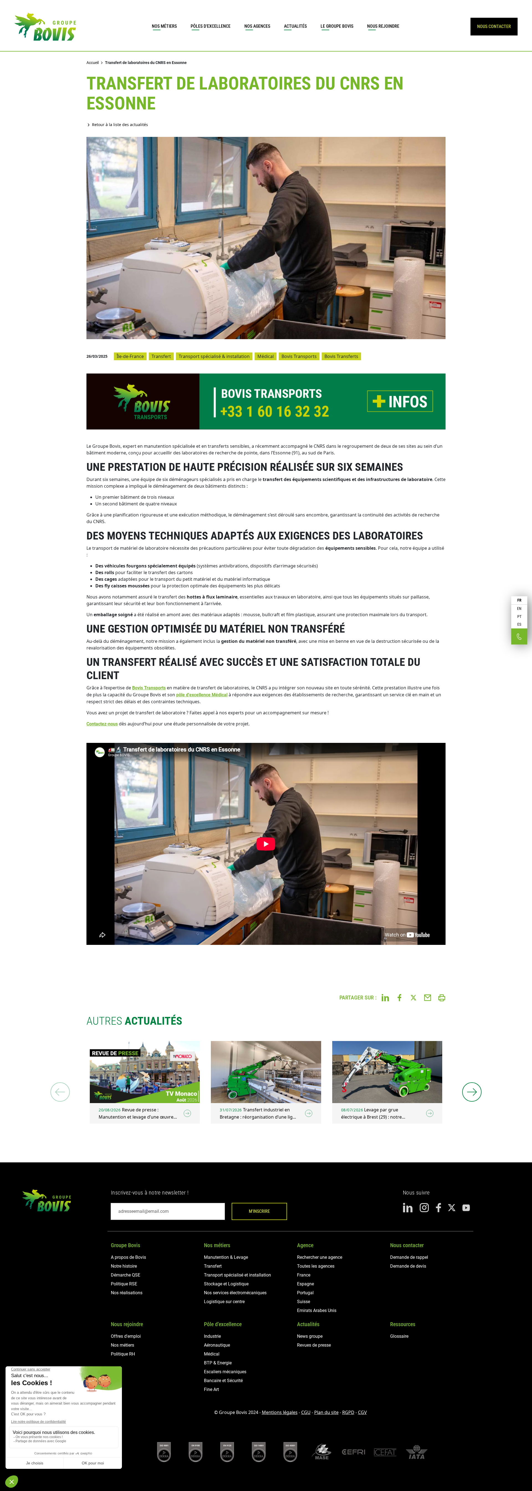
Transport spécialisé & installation (214, 356)
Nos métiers (164, 26)
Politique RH (123, 1354)
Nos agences (257, 26)
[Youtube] (466, 1207)
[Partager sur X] (413, 997)
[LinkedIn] (408, 1208)
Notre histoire (124, 1266)
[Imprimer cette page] (442, 997)
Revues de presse (314, 1345)
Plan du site (326, 1412)
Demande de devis (408, 1266)
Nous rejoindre (383, 26)
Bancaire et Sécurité (223, 1380)
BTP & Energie (218, 1362)
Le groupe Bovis (337, 26)
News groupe (310, 1336)
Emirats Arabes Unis (316, 1310)
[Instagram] (424, 1208)
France (303, 1275)
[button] (472, 1092)
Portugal (305, 1292)
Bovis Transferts (341, 356)
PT (519, 616)
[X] (452, 1208)
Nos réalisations (126, 1292)
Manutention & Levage (226, 1257)
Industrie (212, 1336)
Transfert (161, 356)
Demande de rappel (409, 1257)
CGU (306, 1412)
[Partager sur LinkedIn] (385, 997)
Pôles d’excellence (211, 26)
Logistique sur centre (224, 1301)
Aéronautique (217, 1345)
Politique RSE (124, 1284)
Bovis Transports (299, 356)
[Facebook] (438, 1208)
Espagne (305, 1284)
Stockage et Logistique (226, 1284)
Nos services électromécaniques (235, 1292)
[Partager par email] (427, 997)
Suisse (303, 1301)
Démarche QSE (125, 1275)
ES (519, 624)
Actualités (295, 26)
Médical (265, 356)
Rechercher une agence (319, 1257)
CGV (362, 1412)
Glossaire (399, 1336)
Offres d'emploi (126, 1336)
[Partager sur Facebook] (399, 997)
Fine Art (211, 1389)
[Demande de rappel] (519, 636)
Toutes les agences (315, 1266)
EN (519, 608)
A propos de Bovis (128, 1257)
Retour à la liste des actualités (120, 124)
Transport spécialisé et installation (237, 1275)
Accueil (92, 62)
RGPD (348, 1412)
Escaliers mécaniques (225, 1371)
